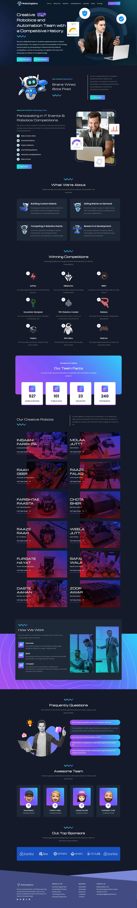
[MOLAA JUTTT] (100, 445)
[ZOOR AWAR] (100, 593)
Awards (86, 3)
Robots (65, 3)
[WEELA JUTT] (100, 534)
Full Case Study (22, 452)
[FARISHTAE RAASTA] (47, 504)
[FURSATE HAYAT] (47, 564)
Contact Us (114, 3)
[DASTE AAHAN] (47, 593)
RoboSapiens (30, 3)
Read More (97, 97)
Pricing (99, 3)
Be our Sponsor (41, 59)
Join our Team (24, 59)
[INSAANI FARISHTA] (47, 445)
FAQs (93, 3)
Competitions (76, 3)
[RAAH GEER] (47, 475)
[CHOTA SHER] (100, 504)
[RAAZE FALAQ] (100, 475)
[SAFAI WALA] (100, 564)
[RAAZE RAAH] (47, 534)
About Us (57, 3)
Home (49, 3)
